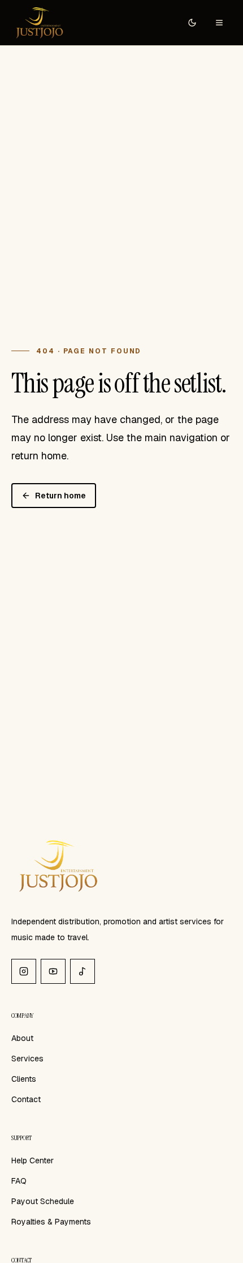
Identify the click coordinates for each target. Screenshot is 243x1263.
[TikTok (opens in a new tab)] (82, 971)
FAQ (19, 1181)
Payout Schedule (42, 1201)
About (22, 1038)
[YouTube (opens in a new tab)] (53, 971)
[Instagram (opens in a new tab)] (23, 971)
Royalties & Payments (51, 1222)
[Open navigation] (219, 22)
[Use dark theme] (192, 22)
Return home (60, 495)
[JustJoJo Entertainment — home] (38, 23)
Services (27, 1058)
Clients (23, 1079)
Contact (26, 1099)
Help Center (32, 1160)
